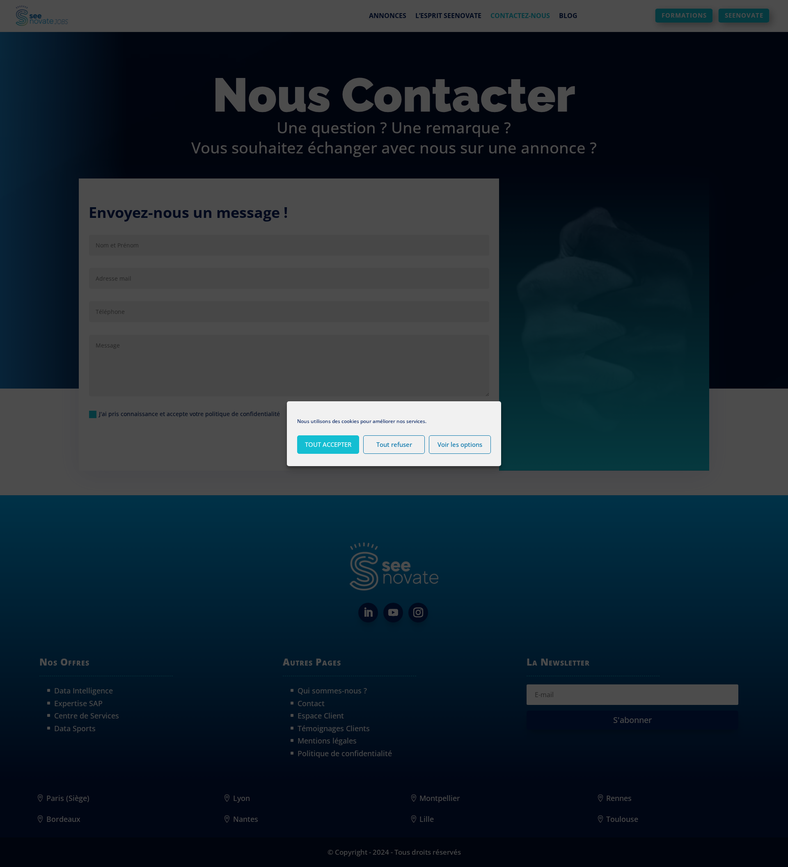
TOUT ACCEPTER (328, 444)
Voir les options (460, 444)
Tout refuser (394, 444)
